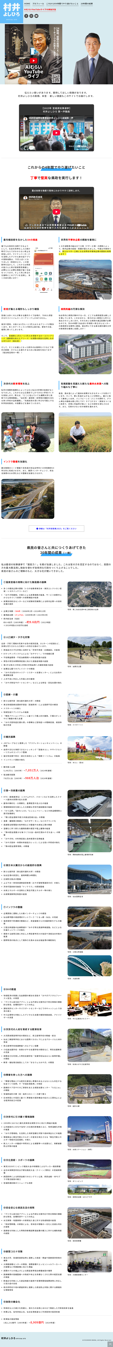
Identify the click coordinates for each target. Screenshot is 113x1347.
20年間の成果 (87, 3)
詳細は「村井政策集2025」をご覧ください (57, 528)
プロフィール (38, 3)
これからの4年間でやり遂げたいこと (62, 3)
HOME (27, 3)
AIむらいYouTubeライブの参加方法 (40, 9)
